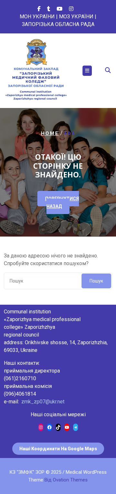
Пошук (96, 280)
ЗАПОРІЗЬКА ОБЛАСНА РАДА (58, 24)
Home (50, 133)
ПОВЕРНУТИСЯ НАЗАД (62, 202)
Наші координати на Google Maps (58, 448)
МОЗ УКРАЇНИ (76, 16)
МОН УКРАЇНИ (37, 16)
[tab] (87, 71)
